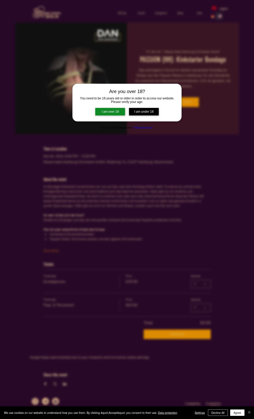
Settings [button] (200, 413)
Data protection (167, 413)
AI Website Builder (143, 127)
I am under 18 (144, 111)
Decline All (217, 413)
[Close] (249, 412)
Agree (237, 413)
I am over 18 (110, 111)
